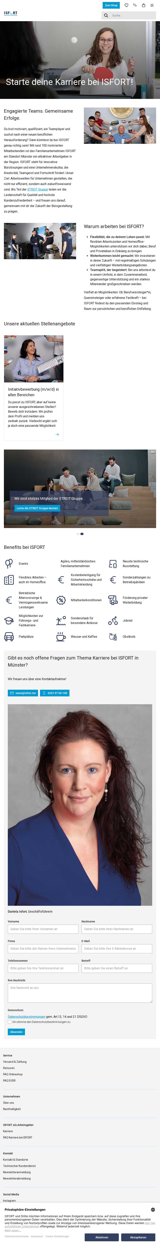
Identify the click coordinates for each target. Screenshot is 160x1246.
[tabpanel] (80, 59)
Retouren (9, 1068)
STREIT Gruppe (37, 189)
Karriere (8, 1131)
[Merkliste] (126, 5)
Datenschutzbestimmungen (26, 1017)
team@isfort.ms (26, 693)
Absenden (16, 1031)
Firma (11, 941)
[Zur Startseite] (13, 15)
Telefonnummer (18, 960)
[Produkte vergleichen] (135, 5)
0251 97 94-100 (57, 693)
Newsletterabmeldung (17, 1178)
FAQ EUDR (9, 1080)
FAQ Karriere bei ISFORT (17, 1137)
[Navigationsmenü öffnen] (152, 5)
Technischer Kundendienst (19, 1166)
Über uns (8, 1102)
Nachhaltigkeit (12, 1109)
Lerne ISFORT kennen (30, 508)
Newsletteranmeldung (17, 1172)
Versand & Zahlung (15, 1061)
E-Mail (86, 941)
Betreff (86, 960)
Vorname (13, 921)
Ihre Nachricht (16, 980)
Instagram (9, 1200)
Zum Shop (111, 5)
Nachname (88, 921)
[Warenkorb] (143, 5)
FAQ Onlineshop (13, 1074)
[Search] (106, 15)
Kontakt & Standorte (15, 1159)
